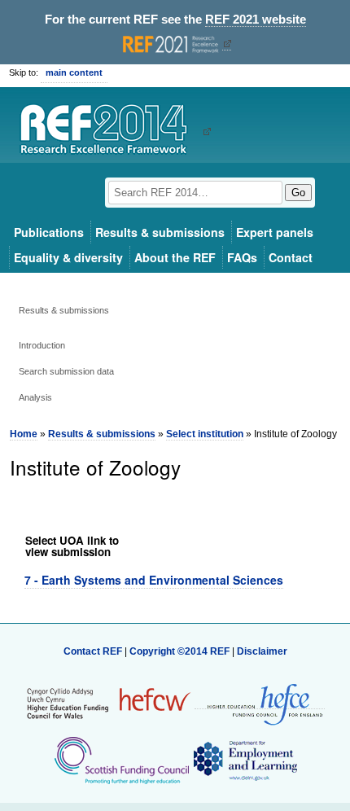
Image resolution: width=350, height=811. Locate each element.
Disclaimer (262, 651)
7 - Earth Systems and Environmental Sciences (153, 580)
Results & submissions (160, 232)
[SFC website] (121, 759)
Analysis (35, 397)
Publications (49, 232)
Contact (291, 257)
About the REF (175, 257)
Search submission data (66, 371)
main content (74, 72)
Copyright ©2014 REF (180, 651)
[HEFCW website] (108, 702)
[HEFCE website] (260, 703)
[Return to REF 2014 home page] (109, 131)
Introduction (42, 345)
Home (23, 434)
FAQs (242, 257)
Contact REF (92, 651)
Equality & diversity (68, 257)
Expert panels (274, 232)
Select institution (204, 434)
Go (298, 192)
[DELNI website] (244, 759)
